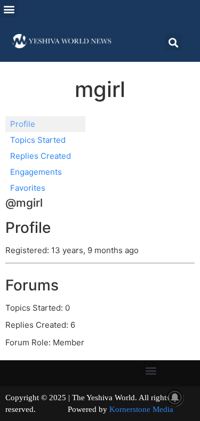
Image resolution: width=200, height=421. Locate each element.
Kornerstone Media (141, 409)
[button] (9, 9)
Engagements (36, 172)
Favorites (27, 188)
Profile (22, 124)
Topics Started (38, 140)
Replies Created (40, 156)
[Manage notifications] (174, 397)
